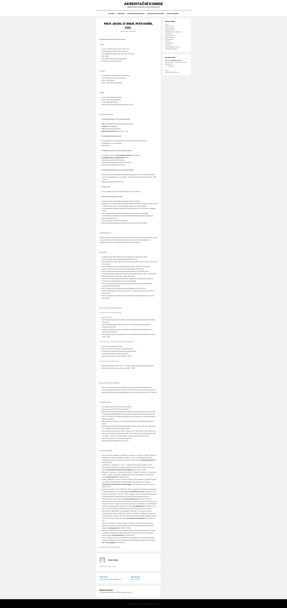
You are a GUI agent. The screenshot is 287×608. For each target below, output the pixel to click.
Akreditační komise (143, 3)
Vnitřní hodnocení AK (170, 35)
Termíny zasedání (169, 28)
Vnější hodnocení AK (170, 37)
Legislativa (167, 41)
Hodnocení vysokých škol (155, 13)
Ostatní (167, 24)
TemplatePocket (141, 603)
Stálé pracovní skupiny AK (136, 13)
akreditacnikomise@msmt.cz (172, 72)
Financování (168, 45)
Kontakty (112, 13)
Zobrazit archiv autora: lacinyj (107, 566)
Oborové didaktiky (169, 39)
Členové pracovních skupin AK (113, 547)
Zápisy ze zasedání (173, 13)
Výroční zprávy (168, 33)
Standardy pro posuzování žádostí (173, 32)
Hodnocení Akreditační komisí (172, 47)
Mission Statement (169, 26)
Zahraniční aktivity (169, 43)
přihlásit (129, 592)
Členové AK (121, 13)
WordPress (156, 603)
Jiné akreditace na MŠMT (171, 49)
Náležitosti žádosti (169, 30)
